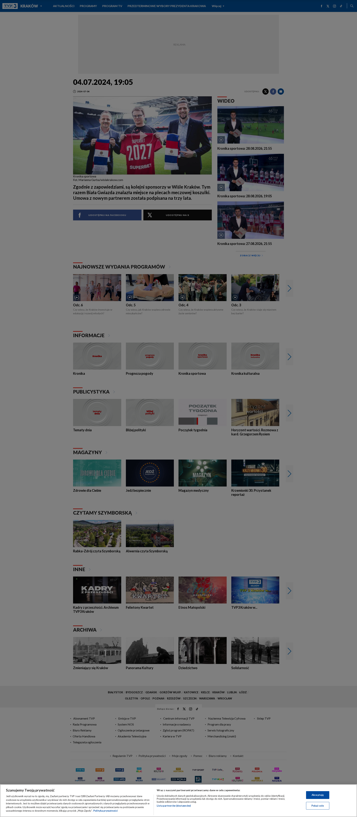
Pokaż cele (317, 805)
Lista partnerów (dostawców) (174, 805)
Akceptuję (318, 794)
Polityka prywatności (105, 810)
